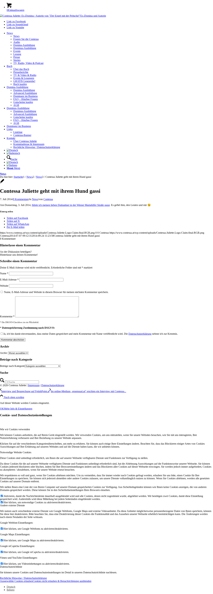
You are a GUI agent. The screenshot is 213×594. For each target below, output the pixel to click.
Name (4, 273)
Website (4, 285)
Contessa (48, 199)
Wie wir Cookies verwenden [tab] (15, 429)
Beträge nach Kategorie (12, 366)
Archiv (3, 353)
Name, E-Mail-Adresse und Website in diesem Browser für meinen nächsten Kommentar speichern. (56, 292)
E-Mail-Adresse (9, 279)
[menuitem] (110, 48)
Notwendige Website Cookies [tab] (15, 452)
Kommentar (7, 316)
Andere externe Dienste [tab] (12, 505)
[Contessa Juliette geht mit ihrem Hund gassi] (2, 182)
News (3, 173)
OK (2, 408)
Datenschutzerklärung (139, 333)
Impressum (33, 385)
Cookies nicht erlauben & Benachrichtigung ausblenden (62, 581)
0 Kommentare (21, 199)
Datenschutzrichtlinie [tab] (11, 566)
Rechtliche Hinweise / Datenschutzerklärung (23, 578)
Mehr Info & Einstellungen (18, 408)
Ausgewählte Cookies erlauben (16, 581)
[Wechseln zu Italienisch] (13, 153)
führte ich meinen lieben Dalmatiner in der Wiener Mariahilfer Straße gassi (71, 205)
